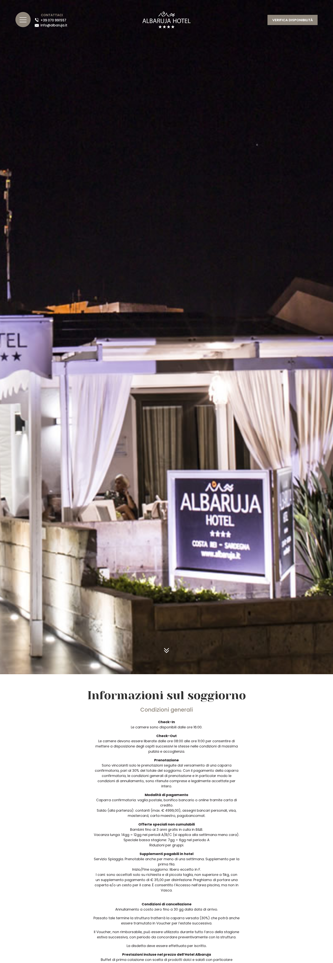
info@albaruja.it (53, 25)
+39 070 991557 (53, 20)
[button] (292, 20)
